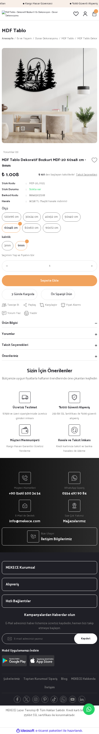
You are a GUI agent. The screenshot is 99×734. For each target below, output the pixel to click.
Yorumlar (8, 334)
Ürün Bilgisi (9, 323)
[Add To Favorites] (94, 160)
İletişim (49, 687)
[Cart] (94, 14)
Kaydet (85, 638)
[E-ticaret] (48, 730)
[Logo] (36, 14)
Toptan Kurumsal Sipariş (40, 679)
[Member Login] (85, 14)
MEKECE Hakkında (83, 679)
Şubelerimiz (11, 679)
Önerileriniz (10, 356)
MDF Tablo (14, 30)
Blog (64, 679)
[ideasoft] (25, 731)
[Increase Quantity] (93, 265)
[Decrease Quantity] (6, 265)
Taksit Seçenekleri (15, 345)
